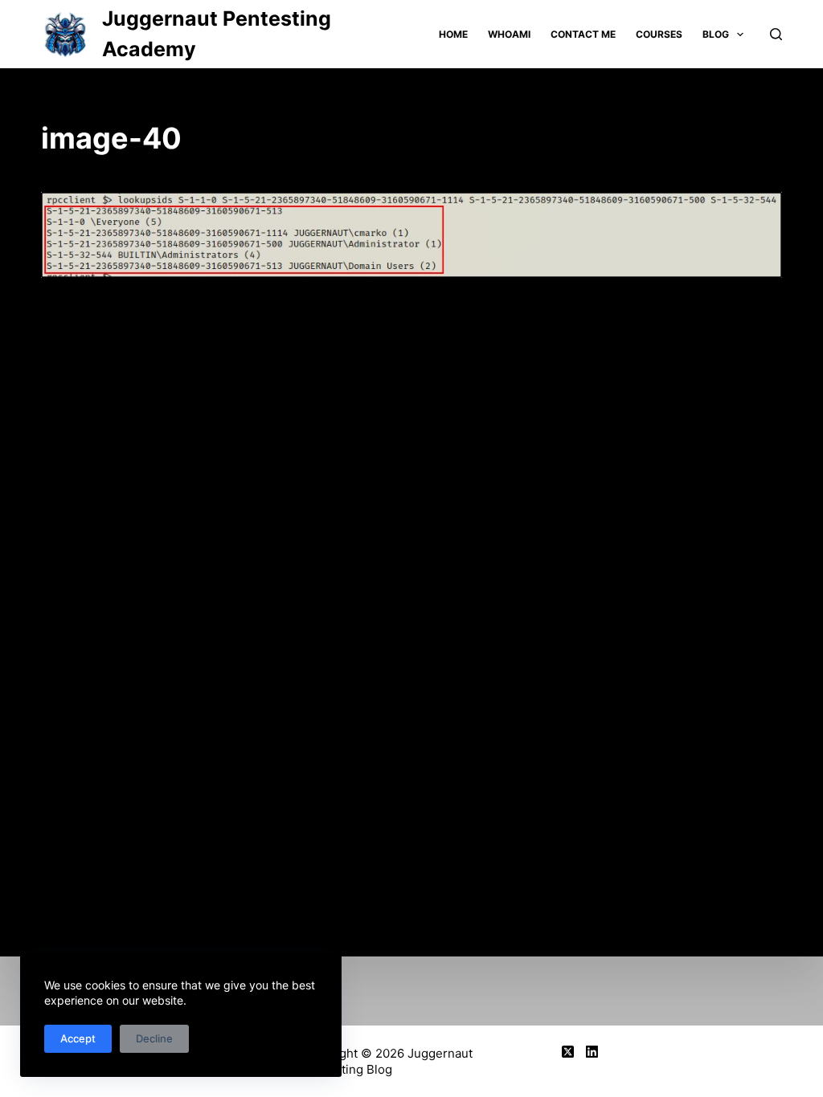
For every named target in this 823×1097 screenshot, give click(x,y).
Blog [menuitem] (715, 34)
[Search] (776, 34)
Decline (154, 1038)
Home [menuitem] (453, 34)
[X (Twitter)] (568, 1052)
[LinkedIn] (592, 1052)
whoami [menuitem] (509, 34)
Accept (78, 1038)
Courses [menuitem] (659, 34)
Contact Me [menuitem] (583, 34)
